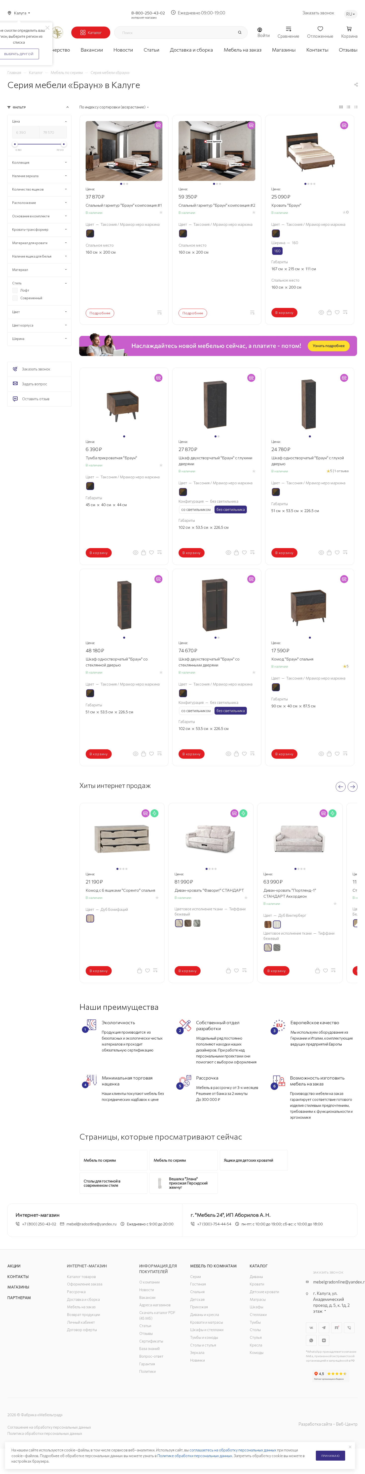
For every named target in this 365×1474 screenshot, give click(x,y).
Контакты (18, 1276)
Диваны (256, 1276)
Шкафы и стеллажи (206, 1329)
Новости (146, 1289)
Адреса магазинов (155, 1305)
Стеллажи (258, 1314)
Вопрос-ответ (151, 1356)
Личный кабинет (81, 1322)
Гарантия (147, 1364)
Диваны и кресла (204, 1314)
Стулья (256, 1337)
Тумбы (255, 1322)
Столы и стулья (203, 1345)
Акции (14, 1266)
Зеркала (197, 1352)
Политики (147, 1371)
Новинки (197, 1360)
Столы (255, 1329)
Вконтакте (311, 1327)
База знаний (149, 1348)
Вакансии (147, 1297)
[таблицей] (356, 107)
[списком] (348, 107)
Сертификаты (151, 1341)
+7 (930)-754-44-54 (214, 1224)
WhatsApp (311, 1340)
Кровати (257, 1284)
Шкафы (256, 1307)
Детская (197, 1299)
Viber (349, 1327)
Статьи (145, 1325)
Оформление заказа (84, 1284)
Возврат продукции (83, 1314)
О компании (149, 1282)
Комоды (256, 1352)
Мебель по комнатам (213, 1266)
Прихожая (199, 1307)
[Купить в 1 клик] (329, 312)
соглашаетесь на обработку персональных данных (232, 1450)
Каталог (259, 1266)
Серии (195, 1276)
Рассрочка (76, 1291)
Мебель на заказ (81, 1307)
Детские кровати (264, 1291)
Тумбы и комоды (204, 1337)
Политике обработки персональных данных (194, 1455)
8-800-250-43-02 (148, 12)
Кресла (256, 1345)
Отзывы (146, 1333)
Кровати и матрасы (206, 1322)
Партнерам (19, 1297)
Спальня (197, 1291)
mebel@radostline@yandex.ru (91, 1224)
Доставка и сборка (83, 1299)
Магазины (18, 1287)
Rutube (336, 1327)
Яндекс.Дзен (324, 1340)
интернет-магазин (144, 17)
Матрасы (258, 1299)
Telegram (324, 1327)
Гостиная (198, 1284)
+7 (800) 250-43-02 (39, 1224)
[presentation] (341, 787)
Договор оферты (82, 1329)
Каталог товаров (81, 1276)
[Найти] (239, 32)
